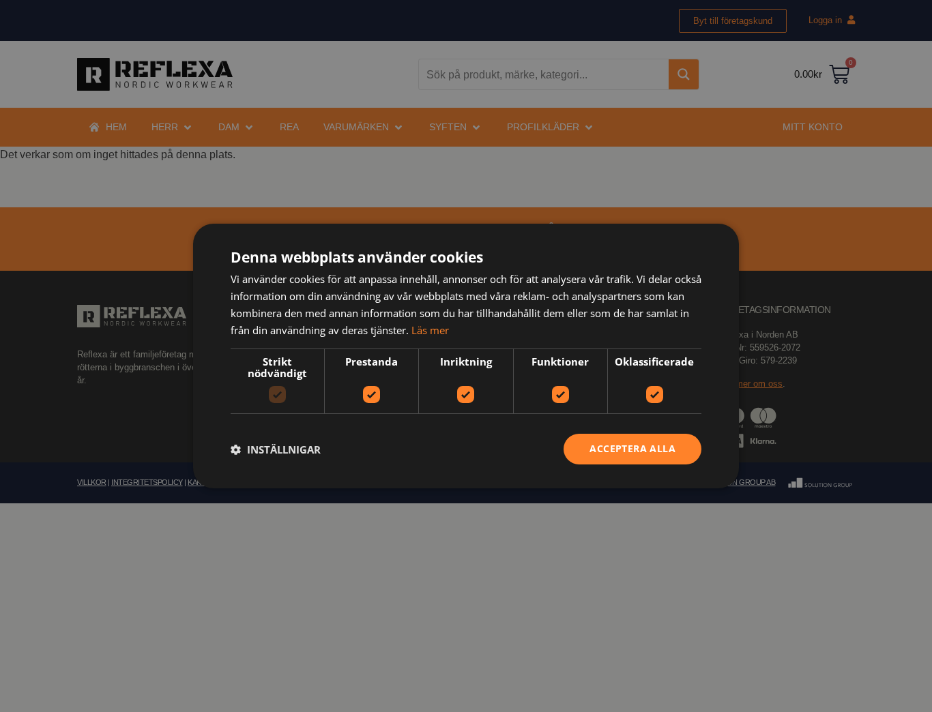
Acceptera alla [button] (632, 448)
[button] (276, 449)
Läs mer (430, 330)
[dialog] (466, 356)
